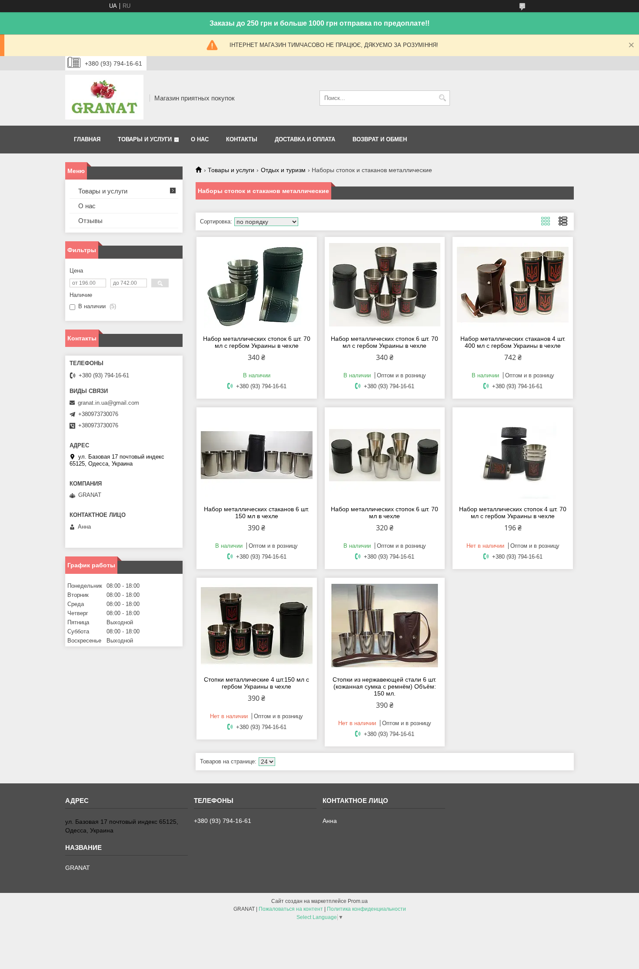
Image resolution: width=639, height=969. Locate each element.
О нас (200, 139)
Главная (87, 139)
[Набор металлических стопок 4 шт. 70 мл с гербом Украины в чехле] (513, 455)
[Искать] (442, 98)
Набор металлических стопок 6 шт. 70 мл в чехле (384, 512)
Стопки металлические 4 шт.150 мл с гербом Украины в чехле (256, 683)
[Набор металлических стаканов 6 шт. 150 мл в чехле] (257, 455)
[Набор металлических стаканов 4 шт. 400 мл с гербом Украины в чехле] (513, 284)
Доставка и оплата (305, 139)
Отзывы (90, 220)
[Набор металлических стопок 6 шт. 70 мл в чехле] (385, 455)
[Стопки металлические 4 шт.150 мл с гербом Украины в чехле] (257, 625)
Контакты (241, 139)
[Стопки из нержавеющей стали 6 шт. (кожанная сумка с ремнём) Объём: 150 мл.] (385, 625)
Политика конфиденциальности (366, 909)
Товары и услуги (145, 139)
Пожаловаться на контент (291, 909)
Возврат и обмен (380, 139)
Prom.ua (358, 901)
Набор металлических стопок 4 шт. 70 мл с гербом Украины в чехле (512, 512)
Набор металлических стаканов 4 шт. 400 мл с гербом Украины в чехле (513, 342)
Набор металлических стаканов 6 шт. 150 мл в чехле (256, 512)
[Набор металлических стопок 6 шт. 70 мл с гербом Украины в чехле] (257, 284)
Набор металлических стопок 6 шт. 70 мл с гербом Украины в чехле (256, 342)
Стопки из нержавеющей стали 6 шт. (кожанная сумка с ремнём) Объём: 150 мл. (384, 686)
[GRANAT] (104, 98)
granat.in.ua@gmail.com (108, 403)
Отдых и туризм (283, 169)
